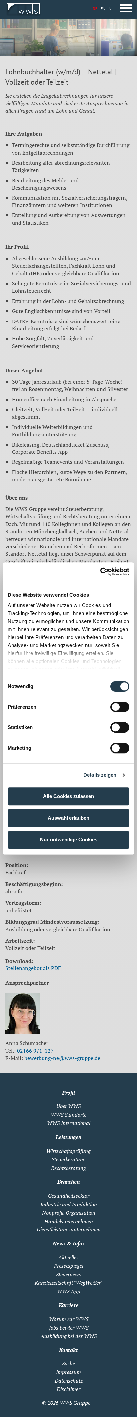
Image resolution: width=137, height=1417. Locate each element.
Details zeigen (99, 775)
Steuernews (68, 1274)
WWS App (68, 1291)
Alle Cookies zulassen (68, 796)
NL (111, 8)
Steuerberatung (69, 1159)
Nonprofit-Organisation (68, 1212)
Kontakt (68, 1349)
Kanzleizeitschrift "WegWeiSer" (68, 1282)
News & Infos (69, 1243)
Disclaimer (68, 1389)
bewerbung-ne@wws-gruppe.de (62, 1058)
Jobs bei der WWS (68, 1327)
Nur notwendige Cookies (68, 839)
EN (103, 8)
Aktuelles (68, 1257)
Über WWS (68, 1106)
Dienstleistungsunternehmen (69, 1229)
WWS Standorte (68, 1114)
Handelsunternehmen (68, 1221)
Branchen (68, 1181)
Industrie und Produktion (68, 1204)
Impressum (68, 1372)
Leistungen (68, 1137)
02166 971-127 (35, 1050)
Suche (68, 1363)
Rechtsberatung (68, 1168)
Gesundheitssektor (68, 1195)
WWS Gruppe (75, 1402)
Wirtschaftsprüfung (68, 1151)
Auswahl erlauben (68, 818)
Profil (68, 1092)
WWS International (68, 1123)
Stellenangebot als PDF (33, 968)
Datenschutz (69, 1380)
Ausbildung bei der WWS (69, 1336)
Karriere (69, 1305)
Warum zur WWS (68, 1319)
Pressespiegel (68, 1265)
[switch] (119, 707)
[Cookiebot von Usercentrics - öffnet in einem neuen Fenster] (100, 571)
